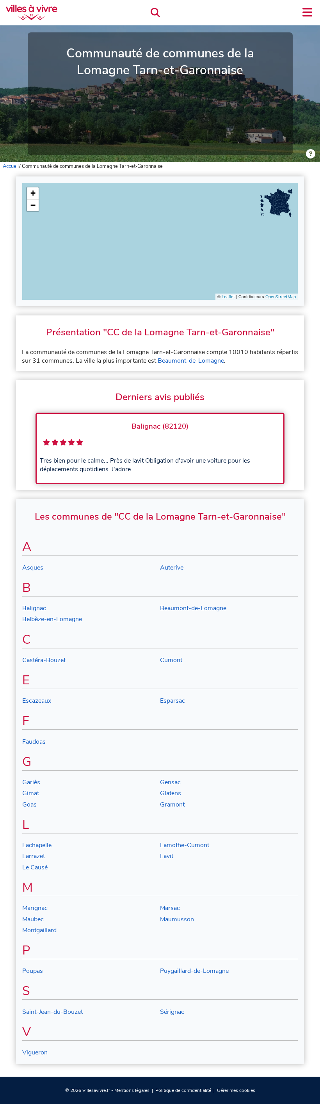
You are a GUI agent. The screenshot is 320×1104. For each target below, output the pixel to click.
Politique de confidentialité (183, 1090)
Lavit (166, 856)
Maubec (33, 919)
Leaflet (228, 297)
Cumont (171, 660)
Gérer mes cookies (236, 1090)
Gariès (31, 782)
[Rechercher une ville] (155, 12)
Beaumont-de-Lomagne (191, 360)
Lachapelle (37, 845)
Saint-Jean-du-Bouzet (52, 1012)
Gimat (30, 793)
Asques (32, 567)
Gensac (170, 782)
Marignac (35, 908)
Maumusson (177, 919)
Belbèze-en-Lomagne (52, 619)
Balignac (34, 608)
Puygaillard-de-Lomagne (194, 971)
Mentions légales (131, 1090)
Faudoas (34, 741)
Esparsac (172, 700)
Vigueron (35, 1052)
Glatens (170, 793)
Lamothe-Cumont (184, 845)
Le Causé (35, 867)
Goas (29, 804)
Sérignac (172, 1012)
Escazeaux (36, 700)
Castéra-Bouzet (44, 660)
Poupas (32, 971)
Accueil (11, 166)
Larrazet (33, 856)
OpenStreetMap (280, 297)
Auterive (171, 567)
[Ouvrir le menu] (307, 12)
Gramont (172, 804)
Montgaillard (39, 930)
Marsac (170, 908)
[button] (33, 193)
